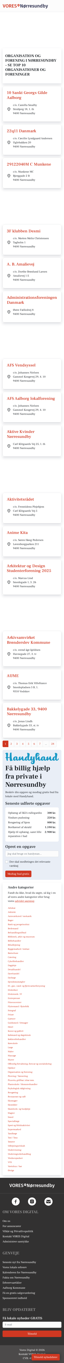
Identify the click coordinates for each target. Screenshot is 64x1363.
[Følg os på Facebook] (16, 1201)
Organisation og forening (20, 1072)
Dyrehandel (13, 973)
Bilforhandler (14, 940)
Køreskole (13, 1043)
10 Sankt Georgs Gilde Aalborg (27, 95)
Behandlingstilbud (17, 932)
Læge (10, 1047)
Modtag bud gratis (18, 874)
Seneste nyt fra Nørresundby (19, 1262)
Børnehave (13, 953)
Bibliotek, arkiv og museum (21, 936)
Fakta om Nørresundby (16, 1277)
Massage (12, 1055)
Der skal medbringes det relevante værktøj (29, 864)
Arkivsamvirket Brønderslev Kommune (28, 640)
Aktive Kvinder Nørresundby (20, 434)
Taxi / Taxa (12, 1137)
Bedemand (13, 928)
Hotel (10, 1027)
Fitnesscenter (14, 1002)
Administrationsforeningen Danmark (32, 300)
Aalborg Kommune (14, 1288)
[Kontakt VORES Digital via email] (48, 1201)
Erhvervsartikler (12, 1282)
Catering (12, 957)
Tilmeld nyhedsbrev (46, 1357)
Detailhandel (14, 969)
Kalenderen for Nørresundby (20, 1272)
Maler (10, 1051)
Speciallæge (13, 1121)
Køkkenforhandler (17, 1039)
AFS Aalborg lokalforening (31, 398)
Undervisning (14, 1150)
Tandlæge (12, 1133)
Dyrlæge (12, 977)
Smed (10, 1117)
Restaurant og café (17, 1096)
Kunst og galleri (15, 1031)
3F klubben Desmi (23, 231)
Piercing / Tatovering (18, 1076)
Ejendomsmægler (16, 981)
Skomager (12, 1100)
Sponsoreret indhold (15, 1298)
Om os (6, 1221)
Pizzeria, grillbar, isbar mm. (21, 1080)
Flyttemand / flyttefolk (18, 1006)
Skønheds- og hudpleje (19, 1109)
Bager (10, 920)
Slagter (11, 1113)
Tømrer (11, 1141)
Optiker (11, 1068)
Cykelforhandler (16, 961)
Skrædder (12, 1104)
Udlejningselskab (16, 1145)
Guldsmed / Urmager (18, 1022)
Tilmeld (32, 1333)
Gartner (11, 1018)
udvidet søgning (24, 901)
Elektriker (13, 990)
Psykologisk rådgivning (19, 1088)
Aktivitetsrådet (20, 499)
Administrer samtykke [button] (16, 1241)
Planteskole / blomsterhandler (22, 1084)
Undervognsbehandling (19, 1154)
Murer (11, 1059)
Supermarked (14, 1129)
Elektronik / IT (15, 994)
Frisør (11, 1014)
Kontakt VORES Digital (16, 1236)
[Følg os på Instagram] (32, 1201)
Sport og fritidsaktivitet (19, 1125)
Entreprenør (14, 998)
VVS (10, 1162)
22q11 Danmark (21, 131)
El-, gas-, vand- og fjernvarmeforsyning (26, 986)
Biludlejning (14, 945)
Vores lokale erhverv (15, 1267)
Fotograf (12, 1010)
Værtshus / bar (15, 1166)
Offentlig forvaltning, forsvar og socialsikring (30, 1063)
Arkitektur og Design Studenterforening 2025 (29, 568)
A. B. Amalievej (20, 264)
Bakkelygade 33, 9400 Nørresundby (27, 711)
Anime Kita (17, 532)
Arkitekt (12, 912)
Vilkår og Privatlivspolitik (18, 1231)
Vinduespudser (15, 1158)
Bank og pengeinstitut (18, 924)
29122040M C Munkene (29, 164)
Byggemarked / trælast (18, 949)
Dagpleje (12, 965)
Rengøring (13, 1092)
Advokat (11, 908)
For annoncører (12, 1226)
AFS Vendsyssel (21, 365)
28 (52, 744)
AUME (13, 675)
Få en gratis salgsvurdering (19, 1293)
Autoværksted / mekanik (20, 916)
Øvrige (11, 1170)
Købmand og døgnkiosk (19, 1035)
